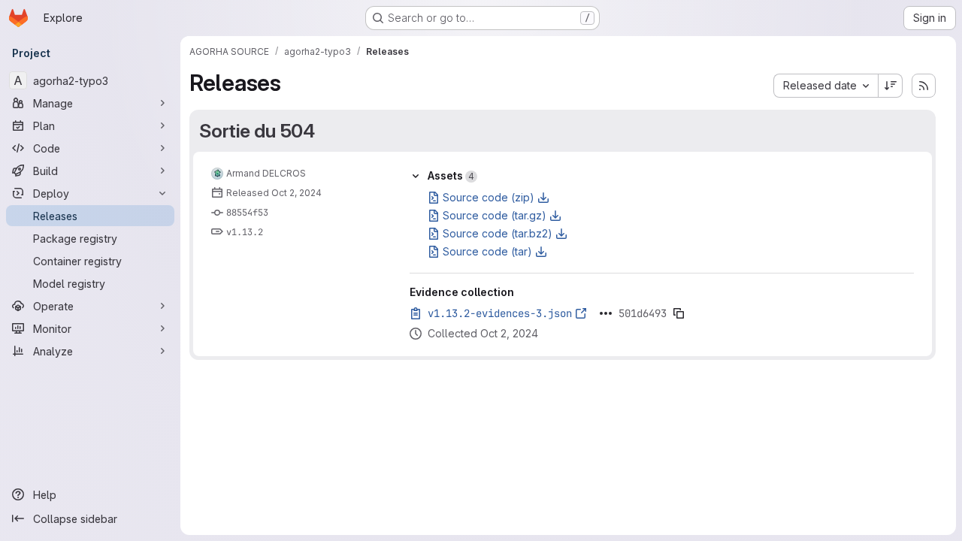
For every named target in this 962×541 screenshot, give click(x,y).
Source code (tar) (487, 251)
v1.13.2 (244, 232)
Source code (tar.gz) (494, 215)
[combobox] (825, 86)
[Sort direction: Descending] (891, 86)
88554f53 (247, 213)
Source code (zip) (488, 197)
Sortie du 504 (257, 130)
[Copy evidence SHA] (679, 313)
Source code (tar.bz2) (497, 233)
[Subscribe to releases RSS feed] (924, 86)
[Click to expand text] (606, 313)
